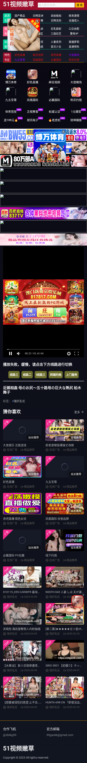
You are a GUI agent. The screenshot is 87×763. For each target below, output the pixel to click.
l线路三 (40, 374)
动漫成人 (74, 20)
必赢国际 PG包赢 (13, 555)
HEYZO (20, 46)
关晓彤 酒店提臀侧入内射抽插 (21, 628)
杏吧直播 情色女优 (14, 518)
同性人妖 (38, 28)
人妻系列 (56, 41)
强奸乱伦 (20, 41)
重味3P (74, 33)
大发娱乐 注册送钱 (14, 445)
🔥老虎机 (54, 120)
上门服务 (71, 374)
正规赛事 (32, 111)
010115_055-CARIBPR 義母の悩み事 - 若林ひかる (34, 592)
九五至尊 (51, 481)
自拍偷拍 (56, 15)
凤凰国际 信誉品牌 (57, 518)
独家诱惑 (38, 46)
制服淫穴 (20, 33)
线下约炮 (51, 555)
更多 (77, 412)
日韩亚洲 (38, 15)
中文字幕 (38, 20)
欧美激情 (74, 15)
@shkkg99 (9, 735)
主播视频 (20, 20)
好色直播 (8, 481)
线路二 (27, 374)
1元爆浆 (76, 111)
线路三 (14, 374)
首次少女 (56, 46)
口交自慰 (74, 28)
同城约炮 (55, 374)
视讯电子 (32, 120)
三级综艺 (56, 33)
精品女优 (38, 41)
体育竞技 (11, 111)
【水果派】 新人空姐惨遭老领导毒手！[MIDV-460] (34, 665)
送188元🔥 (11, 120)
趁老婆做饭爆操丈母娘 (60, 445)
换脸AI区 (38, 33)
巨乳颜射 (56, 28)
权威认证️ (54, 111)
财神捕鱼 (76, 120)
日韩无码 (56, 20)
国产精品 (20, 15)
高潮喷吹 (74, 46)
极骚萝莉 (74, 41)
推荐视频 (20, 28)
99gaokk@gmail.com (60, 735)
